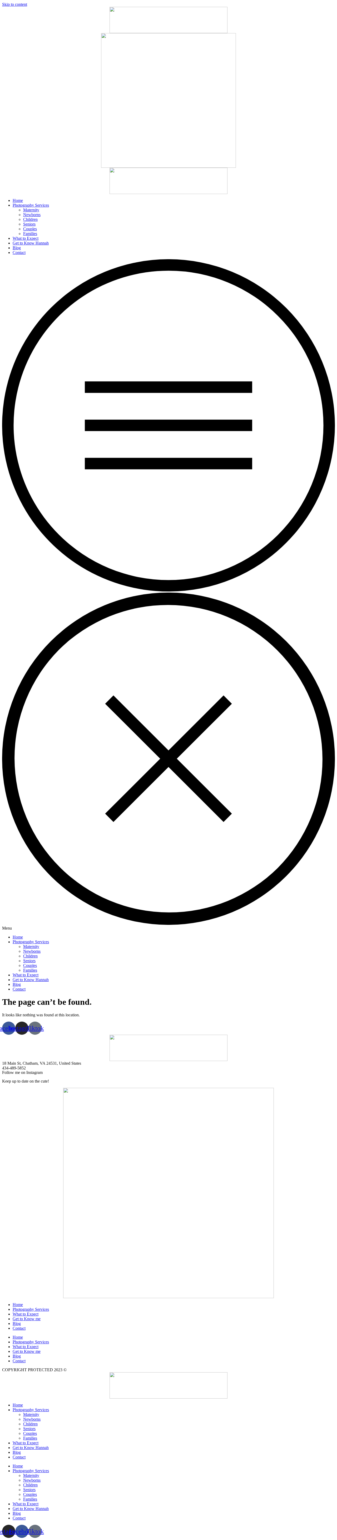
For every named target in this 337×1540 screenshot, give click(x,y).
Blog (17, 248)
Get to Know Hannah (31, 243)
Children (30, 219)
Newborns (32, 214)
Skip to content (14, 4)
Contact (19, 252)
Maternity (31, 210)
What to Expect (25, 238)
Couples (30, 229)
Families (30, 233)
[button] (168, 595)
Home (18, 200)
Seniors (29, 224)
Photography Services (31, 205)
